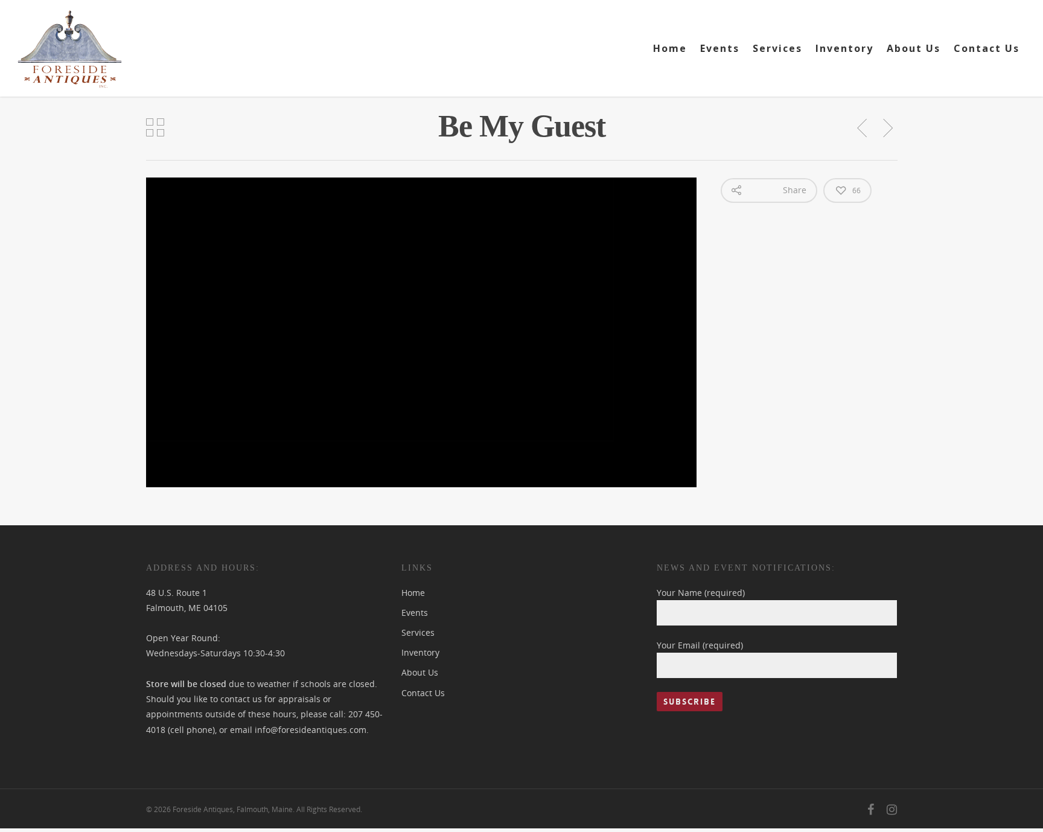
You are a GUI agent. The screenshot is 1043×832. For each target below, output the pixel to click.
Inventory (844, 48)
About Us (913, 48)
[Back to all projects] (155, 128)
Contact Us (986, 48)
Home (670, 48)
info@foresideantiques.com (310, 729)
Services (777, 48)
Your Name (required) (701, 592)
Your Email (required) (700, 645)
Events (719, 48)
